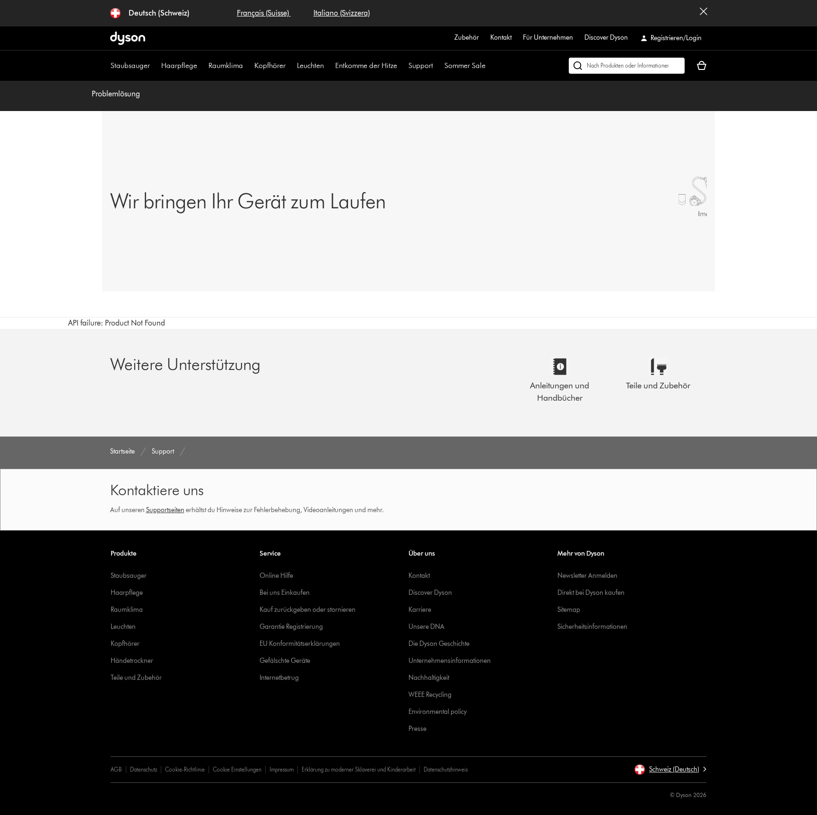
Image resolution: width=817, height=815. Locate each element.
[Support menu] (438, 65)
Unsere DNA (426, 627)
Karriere (419, 610)
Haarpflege (179, 65)
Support (420, 65)
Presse (417, 729)
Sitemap (568, 610)
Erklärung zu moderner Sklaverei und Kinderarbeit (359, 769)
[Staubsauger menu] (154, 65)
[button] (670, 769)
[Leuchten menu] (328, 65)
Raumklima (226, 65)
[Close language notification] (703, 13)
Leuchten (310, 65)
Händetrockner (132, 661)
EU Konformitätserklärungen (300, 644)
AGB (116, 769)
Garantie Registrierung (291, 627)
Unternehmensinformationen (449, 661)
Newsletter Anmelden (587, 576)
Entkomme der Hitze (366, 65)
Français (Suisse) (264, 13)
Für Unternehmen (548, 38)
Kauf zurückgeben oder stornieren (308, 610)
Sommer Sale (465, 65)
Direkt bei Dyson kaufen (591, 593)
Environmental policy (437, 712)
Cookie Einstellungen (237, 769)
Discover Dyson (606, 38)
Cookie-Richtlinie (185, 769)
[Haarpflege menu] (202, 65)
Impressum (281, 769)
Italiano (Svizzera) (341, 13)
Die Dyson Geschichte (438, 644)
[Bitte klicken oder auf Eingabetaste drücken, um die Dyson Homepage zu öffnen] (127, 38)
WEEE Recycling (430, 695)
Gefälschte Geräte (285, 661)
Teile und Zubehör (136, 678)
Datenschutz (143, 769)
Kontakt (501, 38)
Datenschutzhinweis (446, 769)
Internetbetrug (279, 678)
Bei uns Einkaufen (285, 593)
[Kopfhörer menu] (290, 65)
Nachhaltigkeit (428, 678)
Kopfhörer (270, 65)
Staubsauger (130, 65)
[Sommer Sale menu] (490, 65)
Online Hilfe (276, 576)
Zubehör (466, 38)
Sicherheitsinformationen (592, 627)
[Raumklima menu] (247, 65)
